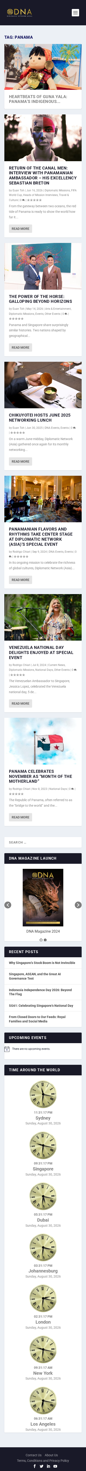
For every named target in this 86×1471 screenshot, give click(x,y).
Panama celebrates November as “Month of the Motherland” (40, 776)
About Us (51, 1455)
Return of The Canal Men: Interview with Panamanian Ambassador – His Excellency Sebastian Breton (43, 175)
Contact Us (34, 1455)
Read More (20, 229)
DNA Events (52, 427)
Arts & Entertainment (58, 308)
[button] (7, 905)
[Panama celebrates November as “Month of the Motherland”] (43, 741)
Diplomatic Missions (57, 190)
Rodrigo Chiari (21, 551)
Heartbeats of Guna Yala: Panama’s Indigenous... (38, 99)
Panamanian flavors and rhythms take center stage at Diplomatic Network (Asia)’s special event (41, 536)
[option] (43, 903)
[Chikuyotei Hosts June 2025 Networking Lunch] (43, 385)
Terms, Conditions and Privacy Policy (43, 1460)
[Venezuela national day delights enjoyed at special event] (43, 617)
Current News (56, 665)
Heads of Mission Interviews (40, 195)
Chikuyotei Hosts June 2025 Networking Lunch (40, 418)
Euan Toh (18, 190)
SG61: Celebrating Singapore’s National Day (41, 1005)
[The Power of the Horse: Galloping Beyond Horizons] (43, 266)
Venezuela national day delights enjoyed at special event (41, 652)
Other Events (52, 313)
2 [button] (45, 940)
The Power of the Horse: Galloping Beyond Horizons (40, 299)
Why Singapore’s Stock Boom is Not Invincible (42, 963)
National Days (44, 669)
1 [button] (41, 940)
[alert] (43, 1049)
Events (39, 313)
